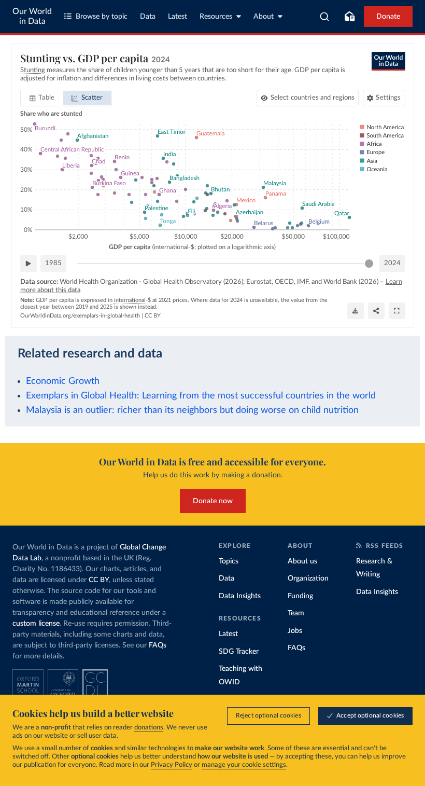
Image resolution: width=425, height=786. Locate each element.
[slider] (369, 263)
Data (147, 16)
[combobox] (325, 16)
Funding (300, 596)
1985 (53, 263)
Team (296, 613)
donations (148, 727)
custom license (36, 623)
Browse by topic (102, 16)
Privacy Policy (171, 765)
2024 (392, 263)
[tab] (42, 98)
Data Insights (240, 596)
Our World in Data (32, 16)
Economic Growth (63, 381)
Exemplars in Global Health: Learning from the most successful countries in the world (201, 395)
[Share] (376, 310)
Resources (216, 16)
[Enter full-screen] (397, 310)
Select (313, 97)
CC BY (153, 316)
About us (302, 561)
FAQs (157, 645)
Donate (388, 16)
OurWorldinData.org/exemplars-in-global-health (80, 316)
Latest (177, 16)
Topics (228, 561)
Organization (308, 578)
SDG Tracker (239, 651)
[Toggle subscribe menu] (349, 16)
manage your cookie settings (244, 765)
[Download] (355, 310)
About (263, 16)
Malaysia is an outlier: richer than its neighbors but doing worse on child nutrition (192, 410)
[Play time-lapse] (28, 263)
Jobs (295, 631)
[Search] (325, 16)
